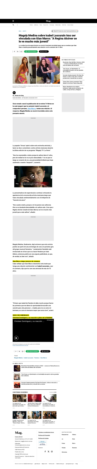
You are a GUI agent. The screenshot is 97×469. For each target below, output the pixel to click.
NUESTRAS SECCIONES (67, 432)
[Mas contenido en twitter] (48, 451)
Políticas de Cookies (43, 438)
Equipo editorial (18, 436)
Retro (73, 443)
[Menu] (14, 21)
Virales (64, 447)
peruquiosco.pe (70, 463)
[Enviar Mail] (14, 95)
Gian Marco (43, 358)
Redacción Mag (19, 95)
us (62, 439)
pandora (36, 358)
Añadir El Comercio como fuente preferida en (65, 31)
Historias (64, 452)
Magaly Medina (18, 358)
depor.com (44, 463)
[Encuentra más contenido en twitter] (17, 51)
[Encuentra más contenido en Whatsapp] (21, 51)
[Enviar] (13, 25)
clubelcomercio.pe (28, 463)
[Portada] (18, 435)
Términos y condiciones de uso (46, 432)
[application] (33, 330)
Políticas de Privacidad (44, 435)
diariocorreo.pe (60, 463)
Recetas (74, 447)
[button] (16, 338)
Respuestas (65, 434)
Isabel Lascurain (28, 358)
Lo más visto (18, 363)
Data (73, 439)
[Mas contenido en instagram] (52, 451)
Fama (63, 443)
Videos (74, 434)
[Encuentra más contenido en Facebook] (14, 51)
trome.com (52, 463)
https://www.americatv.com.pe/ (20, 345)
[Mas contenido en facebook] (45, 451)
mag (76, 463)
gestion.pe (37, 463)
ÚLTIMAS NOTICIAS (68, 59)
